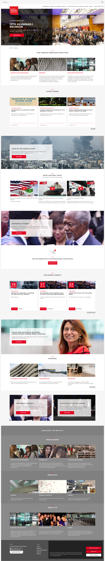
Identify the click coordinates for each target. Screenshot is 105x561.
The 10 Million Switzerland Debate (75, 198)
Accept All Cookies (93, 548)
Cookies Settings (94, 555)
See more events (91, 312)
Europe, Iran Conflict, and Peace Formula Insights (51, 198)
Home (11, 47)
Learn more (92, 386)
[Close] (100, 543)
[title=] (14, 10)
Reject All (93, 551)
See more (93, 128)
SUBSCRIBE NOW (53, 262)
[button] (11, 193)
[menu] (102, 2)
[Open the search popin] (102, 6)
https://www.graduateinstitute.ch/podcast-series (21, 202)
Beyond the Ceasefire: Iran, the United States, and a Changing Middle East (28, 198)
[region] (75, 550)
